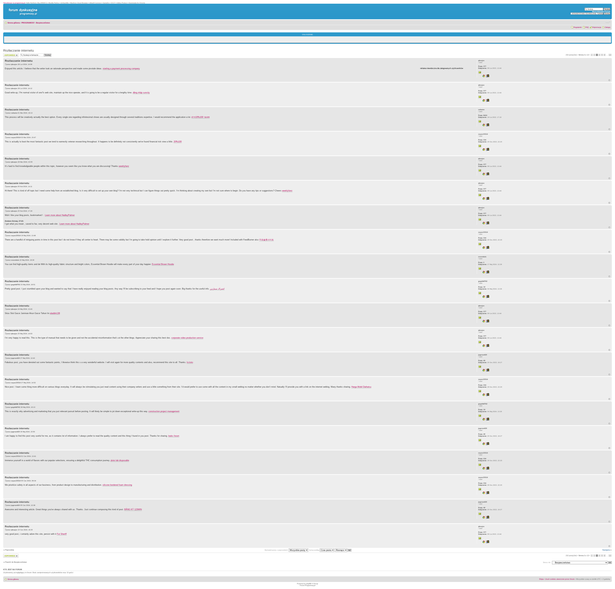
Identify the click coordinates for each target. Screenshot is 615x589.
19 (481, 287)
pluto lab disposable (120, 460)
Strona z (583, 55)
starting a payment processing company (121, 68)
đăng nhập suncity (141, 92)
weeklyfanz (124, 166)
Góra (609, 80)
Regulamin (578, 27)
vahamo (14, 113)
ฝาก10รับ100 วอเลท (201, 117)
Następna (606, 550)
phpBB (308, 584)
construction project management (163, 411)
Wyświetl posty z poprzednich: (277, 550)
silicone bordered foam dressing (117, 485)
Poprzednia (9, 550)
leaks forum (173, 436)
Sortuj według (314, 550)
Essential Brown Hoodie (163, 264)
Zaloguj (607, 27)
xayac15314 (16, 137)
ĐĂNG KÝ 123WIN (133, 509)
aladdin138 (55, 313)
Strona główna (14, 23)
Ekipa (541, 579)
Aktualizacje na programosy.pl (14, 3)
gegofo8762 (15, 284)
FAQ (587, 27)
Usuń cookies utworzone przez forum (559, 579)
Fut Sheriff (62, 534)
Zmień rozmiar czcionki (608, 22)
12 (610, 55)
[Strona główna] (22, 8)
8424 (482, 115)
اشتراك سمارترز (217, 289)
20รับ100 (178, 141)
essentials (15, 260)
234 (482, 140)
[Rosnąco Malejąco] (343, 550)
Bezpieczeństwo (43, 23)
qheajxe (14, 64)
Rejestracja (596, 27)
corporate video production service (187, 338)
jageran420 (15, 358)
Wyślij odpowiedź (9, 54)
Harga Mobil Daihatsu (361, 387)
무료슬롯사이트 (266, 239)
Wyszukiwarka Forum (601, 12)
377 (482, 66)
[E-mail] (479, 72)
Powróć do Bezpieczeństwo (16, 562)
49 (481, 360)
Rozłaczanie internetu (18, 50)
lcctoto (190, 362)
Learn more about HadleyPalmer (60, 215)
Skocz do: (547, 562)
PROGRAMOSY (27, 23)
